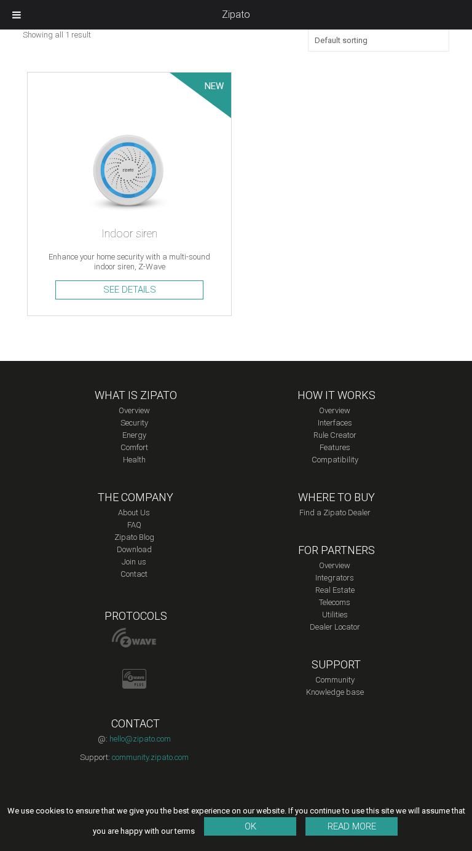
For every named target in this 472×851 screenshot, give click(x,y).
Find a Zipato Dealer (335, 512)
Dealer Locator (335, 626)
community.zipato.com (150, 757)
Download (134, 549)
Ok (250, 826)
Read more (352, 826)
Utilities (335, 614)
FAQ (134, 524)
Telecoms (334, 602)
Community (335, 679)
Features (335, 447)
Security (134, 422)
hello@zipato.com (140, 738)
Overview (134, 410)
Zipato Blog (134, 537)
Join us (134, 561)
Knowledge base (335, 692)
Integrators (334, 577)
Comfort (134, 447)
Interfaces (335, 422)
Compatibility (335, 459)
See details (129, 289)
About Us (134, 512)
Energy (134, 435)
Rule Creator (334, 435)
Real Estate (335, 590)
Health (134, 459)
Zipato (236, 14)
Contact (134, 574)
